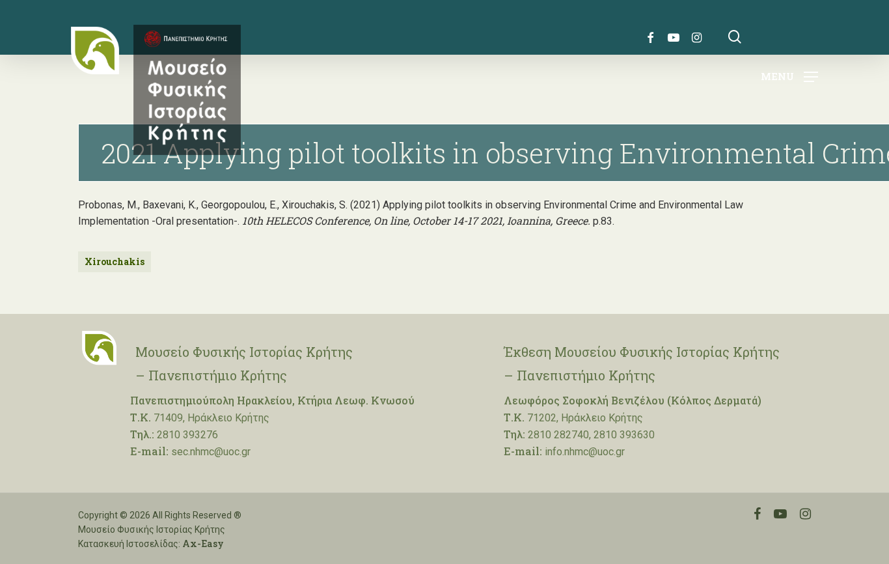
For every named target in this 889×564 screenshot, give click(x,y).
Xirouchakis (114, 261)
